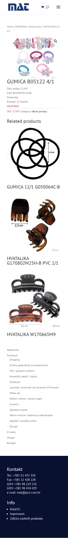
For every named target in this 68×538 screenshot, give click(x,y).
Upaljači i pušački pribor (23, 420)
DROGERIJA (20, 26)
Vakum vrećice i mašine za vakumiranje (31, 415)
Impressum (17, 514)
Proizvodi (12, 355)
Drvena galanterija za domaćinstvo (29, 365)
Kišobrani (15, 382)
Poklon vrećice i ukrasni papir (26, 398)
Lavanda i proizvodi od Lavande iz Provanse (34, 387)
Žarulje (13, 426)
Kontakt (11, 443)
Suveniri (14, 404)
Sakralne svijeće (18, 409)
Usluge (11, 437)
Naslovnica (13, 350)
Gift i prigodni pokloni (22, 370)
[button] (55, 41)
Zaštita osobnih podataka (26, 518)
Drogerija (15, 359)
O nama (11, 432)
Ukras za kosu (35, 26)
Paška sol (15, 393)
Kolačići (15, 509)
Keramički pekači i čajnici (23, 376)
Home (10, 26)
